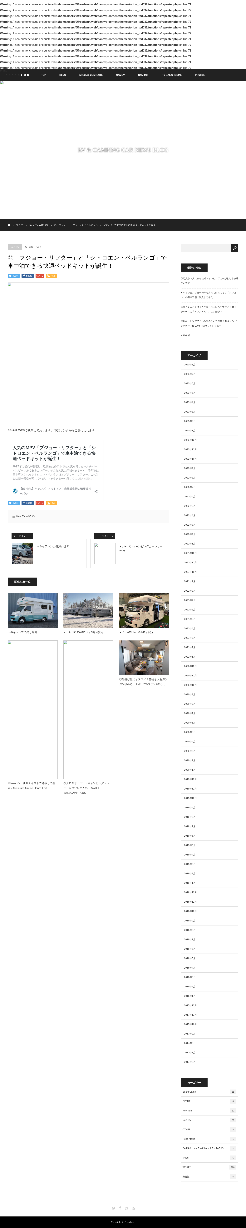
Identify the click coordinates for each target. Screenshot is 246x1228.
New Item (143, 75)
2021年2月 (189, 647)
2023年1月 (189, 430)
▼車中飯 (185, 335)
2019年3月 (189, 864)
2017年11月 (190, 1015)
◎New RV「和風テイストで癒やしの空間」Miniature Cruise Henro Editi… (31, 785)
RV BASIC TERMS (172, 75)
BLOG (62, 75)
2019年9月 (189, 807)
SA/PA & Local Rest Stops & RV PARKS (208, 1148)
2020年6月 (189, 722)
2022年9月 (189, 468)
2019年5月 (189, 845)
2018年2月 (189, 986)
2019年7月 (189, 826)
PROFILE (200, 75)
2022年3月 (189, 525)
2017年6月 (189, 1062)
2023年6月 (189, 383)
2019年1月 (189, 883)
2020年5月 (189, 732)
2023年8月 (189, 364)
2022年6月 (189, 496)
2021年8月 (189, 590)
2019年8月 (189, 817)
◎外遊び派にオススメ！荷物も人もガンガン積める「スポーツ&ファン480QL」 (143, 682)
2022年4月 (189, 515)
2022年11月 (190, 449)
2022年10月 (190, 459)
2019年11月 (190, 788)
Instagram (126, 1207)
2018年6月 (189, 949)
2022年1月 (189, 543)
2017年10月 (190, 1024)
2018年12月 (190, 892)
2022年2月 (189, 534)
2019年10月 (190, 798)
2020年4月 (189, 741)
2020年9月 (189, 694)
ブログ (19, 225)
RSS (133, 1207)
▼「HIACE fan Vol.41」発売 (136, 632)
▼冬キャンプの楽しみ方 (22, 632)
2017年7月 (189, 1052)
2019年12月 (190, 779)
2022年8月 (189, 477)
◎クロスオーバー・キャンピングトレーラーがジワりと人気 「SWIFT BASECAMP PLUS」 (87, 788)
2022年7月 (189, 487)
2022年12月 (190, 440)
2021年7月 (189, 600)
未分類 (208, 1176)
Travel (208, 1157)
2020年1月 (189, 770)
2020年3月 (189, 751)
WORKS (43, 225)
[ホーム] (9, 220)
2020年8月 (189, 704)
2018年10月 (190, 911)
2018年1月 (189, 996)
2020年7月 (189, 713)
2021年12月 (190, 553)
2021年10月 (190, 572)
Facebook (120, 1207)
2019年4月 (189, 854)
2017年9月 (189, 1033)
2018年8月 (189, 930)
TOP (43, 75)
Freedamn (130, 1222)
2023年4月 (189, 402)
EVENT (208, 1101)
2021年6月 (189, 609)
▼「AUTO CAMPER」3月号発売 (83, 632)
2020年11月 (190, 675)
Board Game (208, 1091)
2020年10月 (190, 685)
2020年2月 (189, 760)
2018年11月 (190, 901)
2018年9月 (189, 920)
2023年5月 (189, 393)
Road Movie (208, 1139)
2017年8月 (189, 1043)
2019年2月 (189, 873)
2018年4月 (189, 967)
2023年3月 (189, 411)
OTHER (208, 1129)
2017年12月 (190, 1005)
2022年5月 (189, 506)
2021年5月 (189, 619)
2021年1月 (189, 656)
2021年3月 (189, 638)
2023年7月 (189, 374)
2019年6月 (189, 836)
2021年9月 (189, 581)
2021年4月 (189, 628)
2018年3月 (189, 977)
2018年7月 (189, 939)
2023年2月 (189, 421)
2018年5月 (189, 958)
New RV (120, 75)
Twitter (113, 1207)
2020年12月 (190, 666)
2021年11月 (190, 562)
